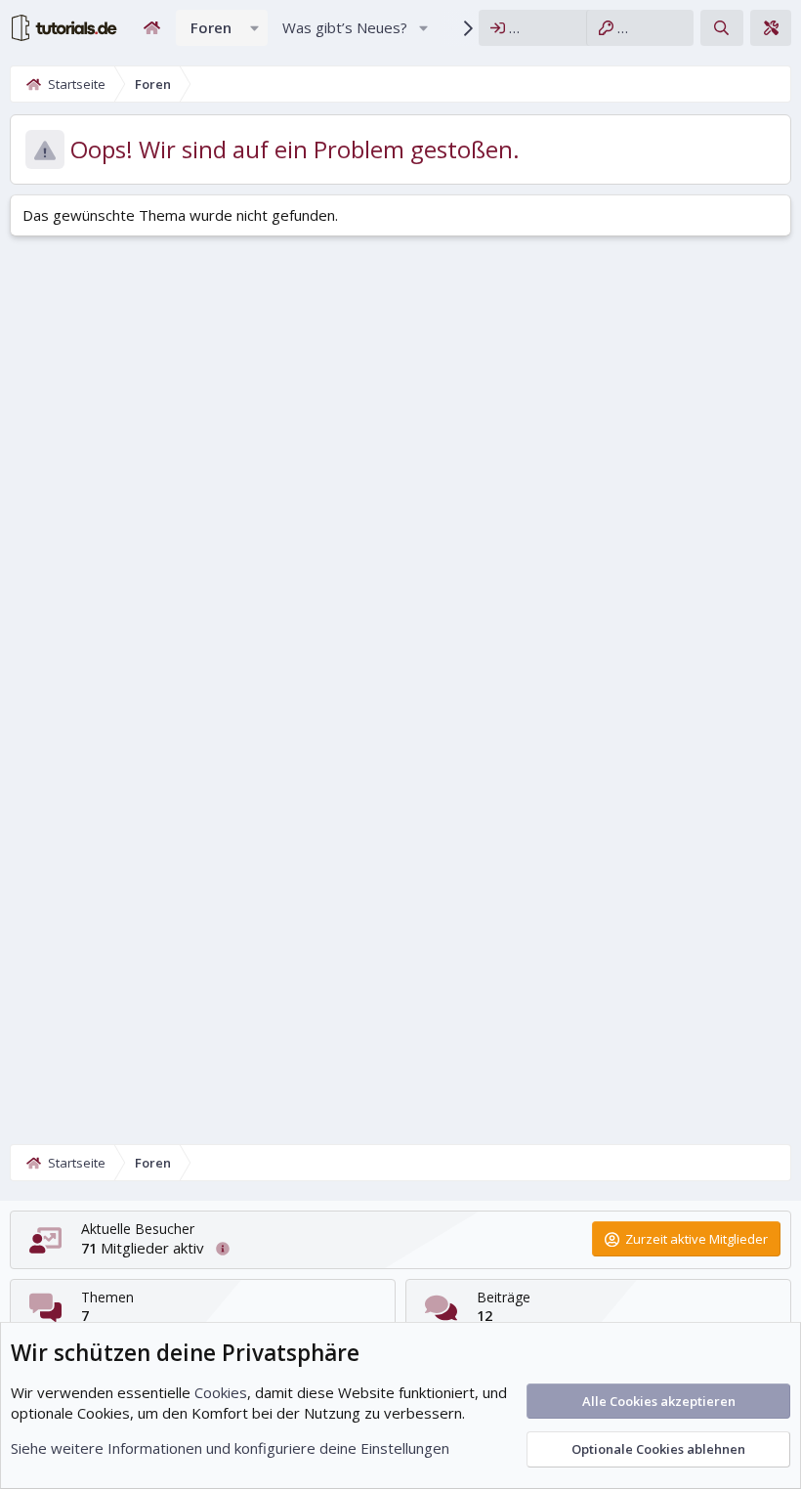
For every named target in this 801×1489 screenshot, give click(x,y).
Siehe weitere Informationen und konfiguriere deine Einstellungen (230, 1448)
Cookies (220, 1392)
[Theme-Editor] (770, 28)
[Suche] (721, 28)
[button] (254, 28)
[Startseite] (151, 28)
